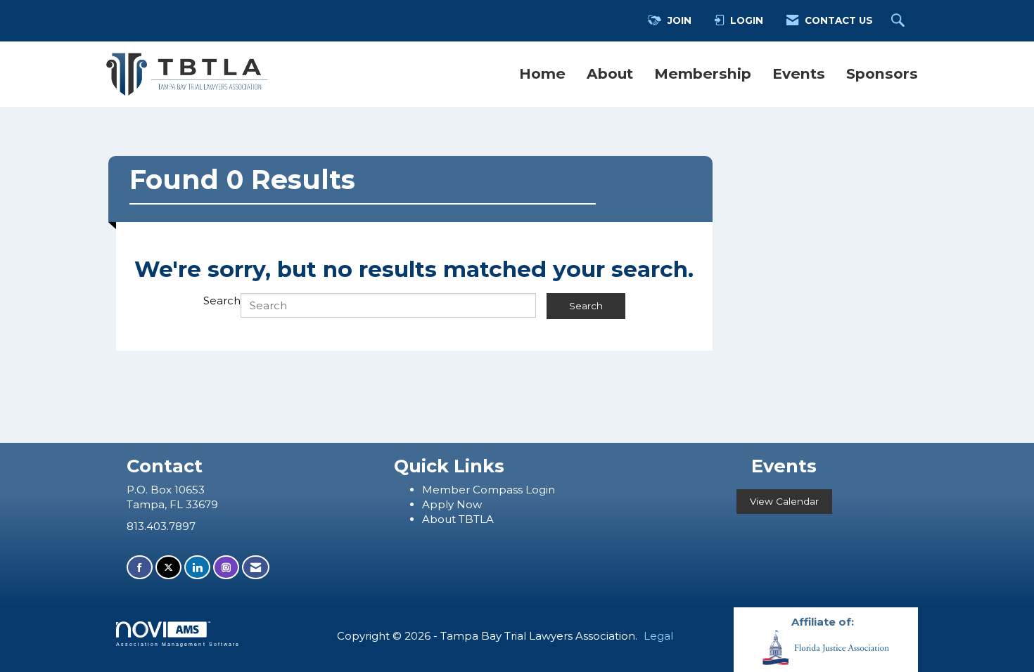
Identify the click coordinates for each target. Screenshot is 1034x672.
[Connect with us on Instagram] (226, 567)
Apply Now (452, 504)
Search (222, 300)
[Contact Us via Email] (255, 567)
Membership (702, 73)
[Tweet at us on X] (168, 567)
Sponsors (882, 73)
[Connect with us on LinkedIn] (197, 567)
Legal (658, 635)
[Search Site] (899, 21)
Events (798, 73)
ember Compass (479, 489)
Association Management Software (178, 644)
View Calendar (784, 501)
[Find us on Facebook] (140, 567)
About (610, 73)
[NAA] (825, 646)
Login (540, 489)
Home (542, 73)
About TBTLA (458, 519)
